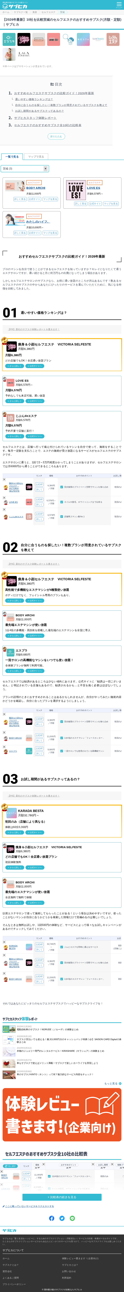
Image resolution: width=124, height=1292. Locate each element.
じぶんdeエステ (16, 517)
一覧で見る (12, 156)
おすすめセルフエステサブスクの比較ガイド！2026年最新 (54, 93)
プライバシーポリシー (14, 1284)
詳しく (39, 489)
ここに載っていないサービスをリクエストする (29, 1206)
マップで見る (36, 156)
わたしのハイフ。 (38, 221)
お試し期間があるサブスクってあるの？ (39, 111)
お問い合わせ (69, 1271)
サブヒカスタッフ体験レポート (35, 118)
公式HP (39, 484)
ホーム (6, 1258)
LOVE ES (93, 188)
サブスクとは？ (11, 1265)
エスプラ (13, 751)
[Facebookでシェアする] (51, 1218)
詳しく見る (20, 199)
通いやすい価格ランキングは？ (34, 99)
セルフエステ (34, 182)
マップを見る (50, 199)
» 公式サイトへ (35, 366)
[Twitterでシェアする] (62, 1218)
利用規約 (66, 1277)
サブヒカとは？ (70, 1265)
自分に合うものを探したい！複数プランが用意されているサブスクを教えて (61, 105)
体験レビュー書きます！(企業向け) (80, 1258)
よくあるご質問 (11, 1277)
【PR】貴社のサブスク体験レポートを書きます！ (34, 329)
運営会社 (7, 1271)
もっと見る (111, 1083)
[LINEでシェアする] (72, 1218)
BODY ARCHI (35, 188)
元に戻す (12, 1166)
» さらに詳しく (14, 366)
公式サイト (34, 199)
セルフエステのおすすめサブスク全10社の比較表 (47, 125)
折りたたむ (56, 136)
